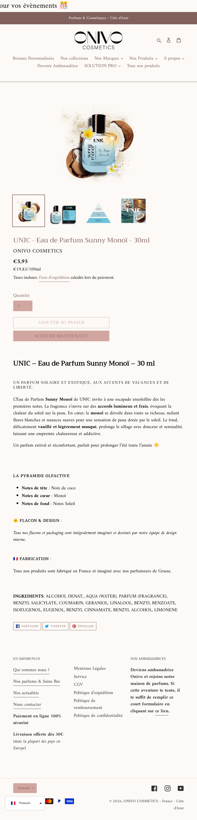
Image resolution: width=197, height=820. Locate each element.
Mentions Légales (90, 669)
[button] (25, 803)
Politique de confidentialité (98, 716)
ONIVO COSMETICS (140, 801)
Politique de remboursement (88, 704)
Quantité (21, 295)
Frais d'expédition (54, 277)
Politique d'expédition (93, 693)
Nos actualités (26, 693)
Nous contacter (27, 705)
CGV (78, 685)
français (24, 788)
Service (80, 677)
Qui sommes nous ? (31, 670)
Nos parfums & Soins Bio (36, 682)
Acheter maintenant (61, 336)
